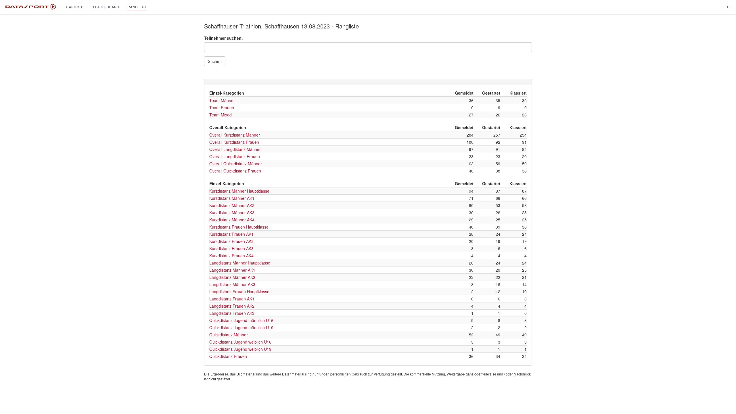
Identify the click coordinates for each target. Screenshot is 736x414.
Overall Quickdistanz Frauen (235, 171)
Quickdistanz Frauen (228, 356)
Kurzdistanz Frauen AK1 (231, 234)
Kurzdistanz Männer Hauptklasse (239, 191)
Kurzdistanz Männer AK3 (231, 212)
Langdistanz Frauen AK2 (231, 306)
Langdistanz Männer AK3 (232, 284)
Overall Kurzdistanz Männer (234, 135)
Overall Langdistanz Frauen (234, 156)
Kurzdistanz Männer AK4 (231, 220)
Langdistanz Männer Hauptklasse (239, 263)
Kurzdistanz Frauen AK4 (231, 255)
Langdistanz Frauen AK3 (231, 313)
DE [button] (729, 7)
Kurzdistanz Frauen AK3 (231, 248)
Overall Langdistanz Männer (235, 149)
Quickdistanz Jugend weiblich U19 (240, 349)
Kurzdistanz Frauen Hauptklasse (239, 227)
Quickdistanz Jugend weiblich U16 (240, 342)
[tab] (368, 82)
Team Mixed (220, 115)
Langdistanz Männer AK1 (232, 270)
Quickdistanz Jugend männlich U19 (241, 327)
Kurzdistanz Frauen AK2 (231, 241)
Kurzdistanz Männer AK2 (231, 205)
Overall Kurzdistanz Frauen (234, 142)
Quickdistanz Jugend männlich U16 (241, 320)
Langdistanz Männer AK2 (232, 277)
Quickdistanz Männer (228, 335)
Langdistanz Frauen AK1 (231, 299)
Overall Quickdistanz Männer (235, 163)
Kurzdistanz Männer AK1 (231, 198)
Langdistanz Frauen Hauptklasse (239, 291)
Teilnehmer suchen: (223, 38)
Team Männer (222, 100)
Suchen (215, 61)
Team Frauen (221, 107)
